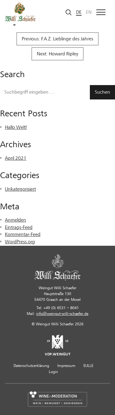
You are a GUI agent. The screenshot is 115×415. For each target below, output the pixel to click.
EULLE (88, 365)
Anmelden (15, 220)
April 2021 (15, 158)
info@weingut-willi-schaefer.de (62, 313)
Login (53, 371)
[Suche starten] (68, 12)
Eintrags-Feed (19, 227)
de (79, 12)
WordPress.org (20, 242)
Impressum (66, 365)
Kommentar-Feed (22, 234)
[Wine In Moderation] (57, 398)
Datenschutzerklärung (31, 365)
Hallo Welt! (16, 127)
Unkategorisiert (20, 189)
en (89, 12)
